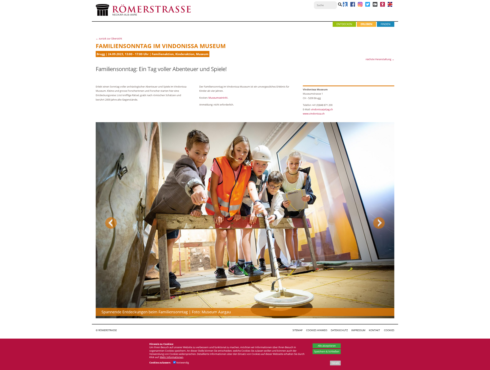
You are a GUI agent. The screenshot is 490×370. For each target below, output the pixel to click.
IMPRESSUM (358, 330)
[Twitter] (367, 5)
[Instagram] (360, 5)
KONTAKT (374, 330)
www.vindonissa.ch (314, 113)
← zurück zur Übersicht (109, 38)
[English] (390, 5)
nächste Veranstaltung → (380, 59)
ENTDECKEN (344, 24)
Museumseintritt (218, 97)
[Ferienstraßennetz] (345, 5)
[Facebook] (352, 5)
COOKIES (389, 330)
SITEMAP (297, 330)
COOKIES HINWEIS (316, 330)
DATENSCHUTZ (339, 330)
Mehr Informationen (171, 357)
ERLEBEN (366, 24)
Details (335, 363)
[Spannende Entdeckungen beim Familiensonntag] (245, 220)
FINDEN (385, 24)
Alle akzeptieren (327, 345)
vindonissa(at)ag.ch (322, 109)
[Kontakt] (382, 5)
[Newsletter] (375, 5)
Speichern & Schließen (326, 351)
